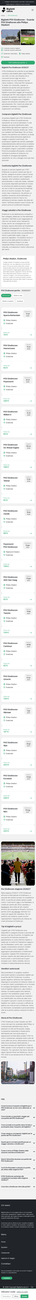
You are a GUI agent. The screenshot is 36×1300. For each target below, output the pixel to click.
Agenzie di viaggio (8, 1258)
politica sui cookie (22, 1292)
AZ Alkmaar (16, 912)
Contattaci (7, 1278)
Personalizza (7, 1296)
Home (3, 1242)
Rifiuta (16, 1296)
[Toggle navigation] (32, 10)
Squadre (4, 1247)
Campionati (5, 1253)
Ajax (18, 902)
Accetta (24, 1296)
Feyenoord (5, 907)
